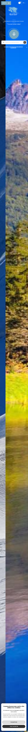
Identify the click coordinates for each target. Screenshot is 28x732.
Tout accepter (14, 726)
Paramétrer (13, 722)
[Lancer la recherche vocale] (14, 34)
